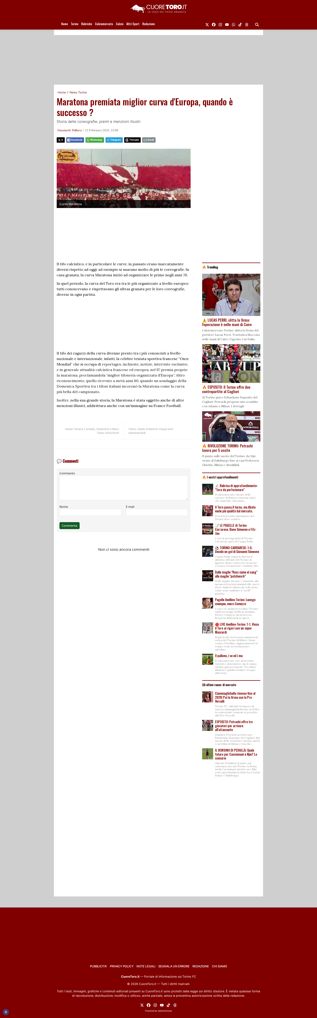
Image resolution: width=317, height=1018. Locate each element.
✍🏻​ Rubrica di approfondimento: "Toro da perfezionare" (236, 487)
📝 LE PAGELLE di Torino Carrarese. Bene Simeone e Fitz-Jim (235, 529)
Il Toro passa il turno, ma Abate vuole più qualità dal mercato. (235, 509)
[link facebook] (213, 24)
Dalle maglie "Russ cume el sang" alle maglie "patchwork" (236, 574)
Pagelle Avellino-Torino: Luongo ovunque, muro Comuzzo (235, 601)
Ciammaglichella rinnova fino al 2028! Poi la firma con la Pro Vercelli (235, 697)
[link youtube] (227, 24)
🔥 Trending (210, 267)
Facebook (76, 139)
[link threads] (246, 24)
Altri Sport (132, 24)
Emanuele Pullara (69, 130)
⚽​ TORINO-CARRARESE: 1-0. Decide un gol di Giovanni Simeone (237, 549)
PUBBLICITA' (98, 966)
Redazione (148, 24)
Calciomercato (104, 24)
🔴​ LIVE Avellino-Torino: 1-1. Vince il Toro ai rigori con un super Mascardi (237, 628)
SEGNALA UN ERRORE (174, 966)
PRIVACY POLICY (122, 966)
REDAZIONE (200, 966)
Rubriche (86, 24)
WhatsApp (96, 139)
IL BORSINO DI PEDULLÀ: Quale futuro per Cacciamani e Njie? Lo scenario (236, 754)
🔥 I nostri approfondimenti (220, 477)
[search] (257, 24)
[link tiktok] (240, 24)
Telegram (115, 139)
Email (151, 139)
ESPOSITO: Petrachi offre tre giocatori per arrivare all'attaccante (234, 725)
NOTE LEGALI (145, 966)
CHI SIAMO (219, 966)
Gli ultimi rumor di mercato (219, 684)
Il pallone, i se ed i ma (229, 655)
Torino (74, 24)
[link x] (207, 24)
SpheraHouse (165, 1010)
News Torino (78, 92)
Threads (134, 139)
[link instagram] (220, 24)
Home (64, 24)
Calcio (119, 24)
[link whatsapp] (233, 24)
